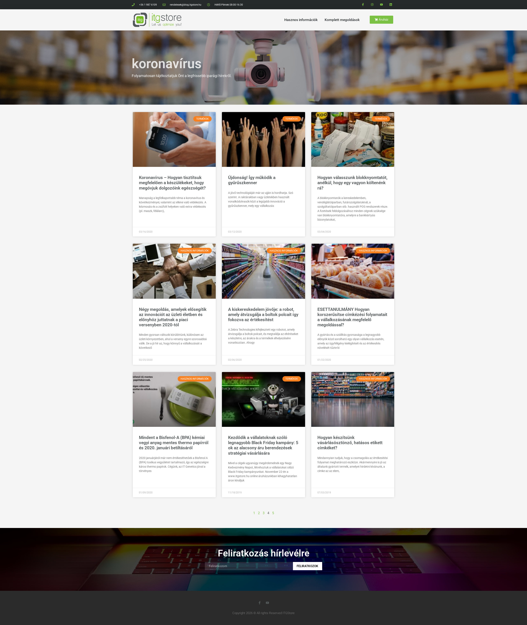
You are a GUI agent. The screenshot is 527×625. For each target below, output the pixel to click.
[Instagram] (372, 4)
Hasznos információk (301, 20)
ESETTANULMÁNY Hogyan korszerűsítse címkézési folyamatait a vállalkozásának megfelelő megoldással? (352, 317)
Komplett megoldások (342, 20)
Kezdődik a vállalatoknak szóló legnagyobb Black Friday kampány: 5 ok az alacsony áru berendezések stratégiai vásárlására (263, 445)
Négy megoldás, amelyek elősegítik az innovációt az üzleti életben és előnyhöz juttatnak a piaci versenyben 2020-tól (172, 317)
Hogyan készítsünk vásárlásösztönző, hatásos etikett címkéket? (349, 442)
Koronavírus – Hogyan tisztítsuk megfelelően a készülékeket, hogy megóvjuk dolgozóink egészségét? (172, 182)
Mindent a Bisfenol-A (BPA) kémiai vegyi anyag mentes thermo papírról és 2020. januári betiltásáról (173, 442)
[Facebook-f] (363, 4)
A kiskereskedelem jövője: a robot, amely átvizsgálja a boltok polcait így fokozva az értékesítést (263, 314)
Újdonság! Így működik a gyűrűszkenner (251, 180)
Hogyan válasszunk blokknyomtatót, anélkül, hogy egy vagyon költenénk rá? (352, 182)
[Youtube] (381, 4)
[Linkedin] (390, 4)
